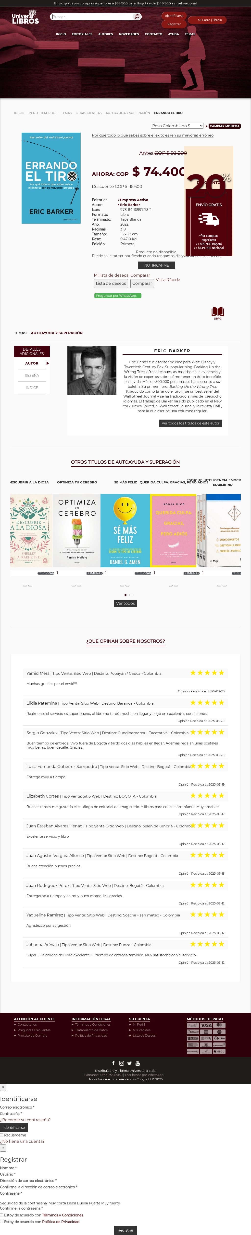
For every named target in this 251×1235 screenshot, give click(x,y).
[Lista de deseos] (25, 585)
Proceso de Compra (32, 1035)
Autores (105, 34)
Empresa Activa (134, 200)
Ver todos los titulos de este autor (191, 423)
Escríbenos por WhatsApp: (145, 1075)
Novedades (129, 34)
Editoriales (82, 34)
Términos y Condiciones (93, 1024)
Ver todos (125, 603)
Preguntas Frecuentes (34, 1030)
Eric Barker (130, 205)
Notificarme (156, 265)
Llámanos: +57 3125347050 (103, 1075)
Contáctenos (27, 1024)
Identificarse (174, 16)
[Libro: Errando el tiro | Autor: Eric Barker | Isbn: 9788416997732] (51, 177)
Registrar (174, 24)
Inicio (61, 34)
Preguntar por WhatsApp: (117, 295)
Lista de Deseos (144, 1035)
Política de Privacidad (91, 1035)
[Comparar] (30, 585)
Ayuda (173, 34)
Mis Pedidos (142, 1030)
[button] (125, 595)
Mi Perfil (139, 1024)
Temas (190, 34)
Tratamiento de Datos (91, 1030)
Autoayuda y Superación (57, 333)
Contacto (153, 34)
